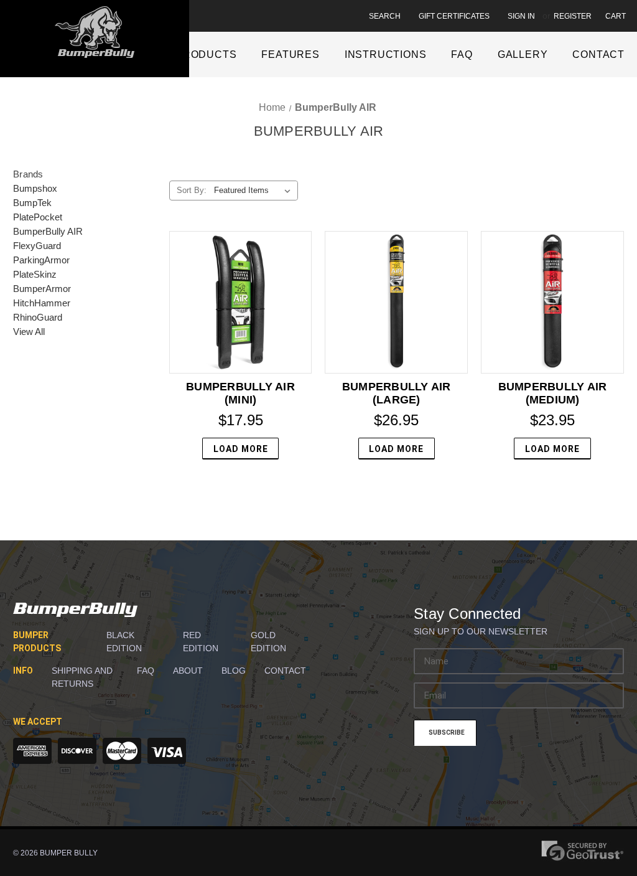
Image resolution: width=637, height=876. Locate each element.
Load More (240, 449)
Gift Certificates (454, 16)
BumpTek (32, 202)
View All (29, 331)
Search (385, 16)
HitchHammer (41, 303)
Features (290, 54)
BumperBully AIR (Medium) (552, 393)
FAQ (461, 54)
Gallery (523, 54)
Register (573, 16)
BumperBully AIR (48, 231)
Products (205, 54)
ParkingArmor (41, 260)
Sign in (521, 16)
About (188, 671)
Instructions (386, 54)
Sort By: (192, 190)
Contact (598, 54)
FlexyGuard (37, 245)
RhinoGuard (37, 317)
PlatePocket (37, 217)
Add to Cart (396, 302)
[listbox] (254, 190)
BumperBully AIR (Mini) (240, 393)
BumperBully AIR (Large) (396, 393)
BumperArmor (42, 288)
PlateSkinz (35, 274)
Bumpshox (35, 188)
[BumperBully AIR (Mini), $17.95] (241, 302)
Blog (233, 671)
